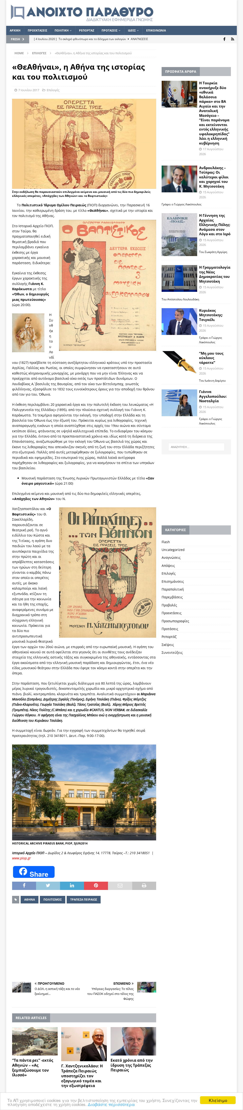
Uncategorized (173, 549)
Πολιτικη (62, 30)
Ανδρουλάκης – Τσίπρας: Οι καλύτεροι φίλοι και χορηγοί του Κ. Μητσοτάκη (214, 177)
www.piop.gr (21, 858)
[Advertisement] (84, 943)
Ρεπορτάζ (169, 636)
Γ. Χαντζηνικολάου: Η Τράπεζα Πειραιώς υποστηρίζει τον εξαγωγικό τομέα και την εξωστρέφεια (82, 1075)
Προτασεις (109, 30)
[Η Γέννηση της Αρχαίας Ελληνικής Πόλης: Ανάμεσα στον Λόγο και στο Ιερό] (179, 234)
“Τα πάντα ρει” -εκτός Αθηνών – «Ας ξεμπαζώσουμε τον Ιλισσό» (32, 1068)
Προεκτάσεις (172, 613)
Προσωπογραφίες (175, 621)
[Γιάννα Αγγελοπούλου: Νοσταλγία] (179, 402)
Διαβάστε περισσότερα (111, 1104)
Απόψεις (168, 565)
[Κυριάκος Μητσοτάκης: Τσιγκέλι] (179, 321)
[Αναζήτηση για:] (196, 447)
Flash (166, 542)
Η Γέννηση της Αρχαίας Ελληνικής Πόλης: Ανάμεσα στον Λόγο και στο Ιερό (214, 224)
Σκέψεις (168, 644)
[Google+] (233, 39)
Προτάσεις (170, 629)
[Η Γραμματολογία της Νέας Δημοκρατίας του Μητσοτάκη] (179, 278)
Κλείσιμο (218, 1100)
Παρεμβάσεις (172, 597)
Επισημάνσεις (173, 581)
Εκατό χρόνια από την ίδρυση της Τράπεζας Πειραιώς (132, 1065)
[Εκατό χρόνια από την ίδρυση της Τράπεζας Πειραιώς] (133, 1041)
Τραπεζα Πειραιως (83, 900)
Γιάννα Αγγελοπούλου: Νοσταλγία (213, 396)
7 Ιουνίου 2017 (28, 90)
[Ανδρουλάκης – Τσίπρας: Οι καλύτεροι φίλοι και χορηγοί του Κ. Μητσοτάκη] (179, 179)
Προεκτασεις (37, 30)
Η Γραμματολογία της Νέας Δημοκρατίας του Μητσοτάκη (214, 274)
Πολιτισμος (52, 900)
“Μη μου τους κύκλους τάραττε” (211, 358)
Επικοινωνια (156, 30)
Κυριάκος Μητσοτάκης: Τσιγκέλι (211, 315)
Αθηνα (29, 900)
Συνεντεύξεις (172, 652)
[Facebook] (224, 39)
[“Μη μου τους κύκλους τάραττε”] (179, 363)
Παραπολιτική (173, 589)
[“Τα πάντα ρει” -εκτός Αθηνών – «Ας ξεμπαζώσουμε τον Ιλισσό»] (35, 1041)
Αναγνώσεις (171, 557)
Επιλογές (53, 90)
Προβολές (169, 605)
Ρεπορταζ (86, 30)
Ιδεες (132, 30)
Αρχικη (15, 30)
